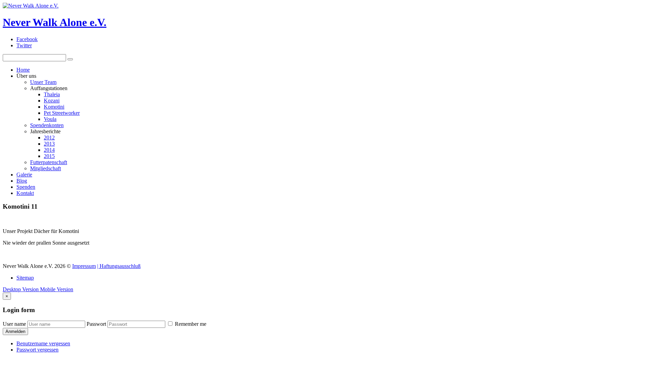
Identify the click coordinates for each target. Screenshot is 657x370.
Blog (21, 181)
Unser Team (43, 82)
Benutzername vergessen (43, 343)
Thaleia (52, 94)
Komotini (54, 107)
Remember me (189, 324)
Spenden (25, 187)
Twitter (24, 45)
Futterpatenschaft (48, 162)
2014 (49, 150)
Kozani (52, 100)
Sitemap (25, 278)
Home (23, 70)
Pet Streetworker (62, 113)
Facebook (27, 39)
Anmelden (15, 331)
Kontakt (25, 193)
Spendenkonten (47, 125)
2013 (49, 144)
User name (14, 324)
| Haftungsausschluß (119, 266)
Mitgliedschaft (45, 168)
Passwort (96, 324)
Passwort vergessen (37, 350)
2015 (49, 156)
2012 (49, 137)
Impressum (84, 266)
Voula (50, 119)
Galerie (24, 174)
